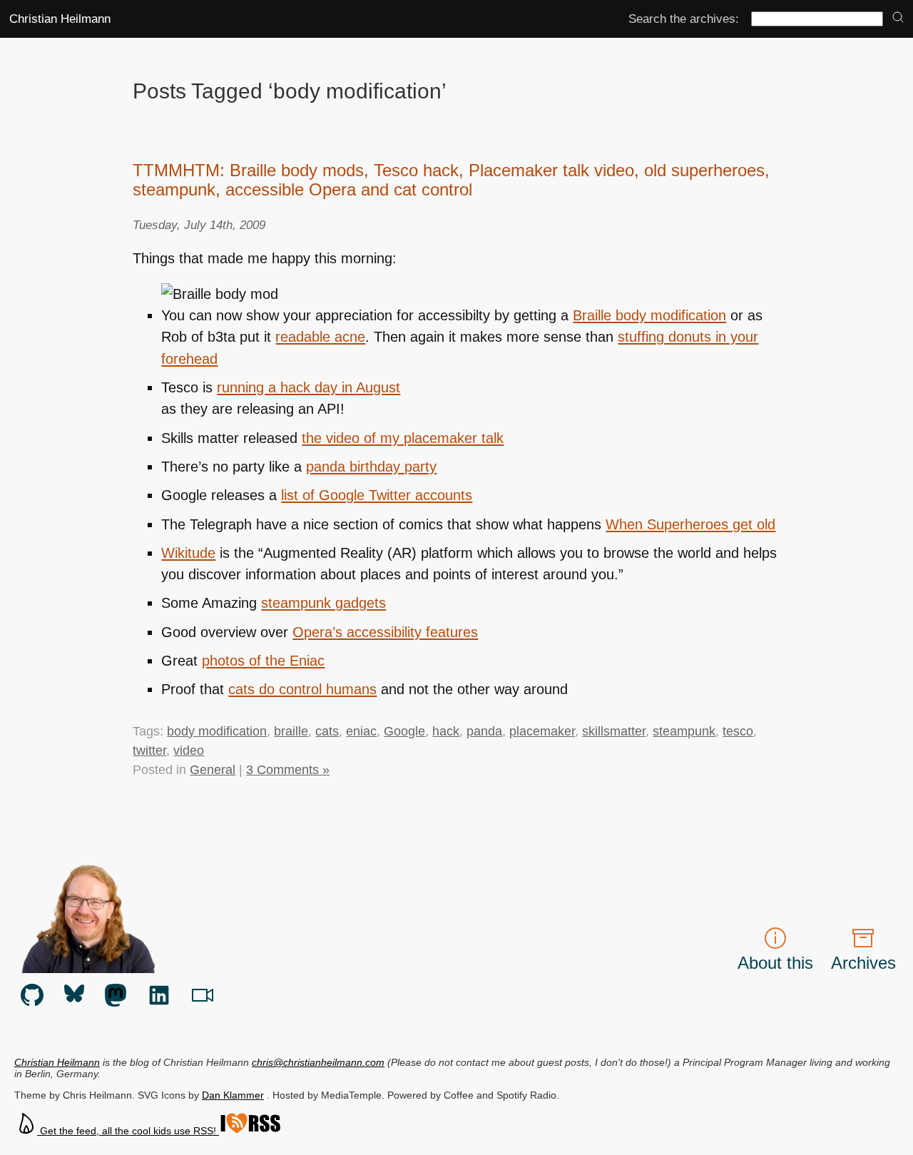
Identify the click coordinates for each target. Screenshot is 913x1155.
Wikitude (188, 553)
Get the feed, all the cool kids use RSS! (128, 1130)
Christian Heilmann (60, 18)
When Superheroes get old (690, 524)
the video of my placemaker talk (403, 438)
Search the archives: (683, 18)
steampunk (684, 731)
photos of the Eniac (263, 660)
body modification (217, 731)
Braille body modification (649, 315)
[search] (898, 18)
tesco (738, 731)
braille (291, 731)
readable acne (320, 337)
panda (484, 731)
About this (775, 962)
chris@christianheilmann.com (318, 1062)
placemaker (542, 731)
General (212, 770)
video (188, 750)
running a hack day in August (308, 387)
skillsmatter (614, 731)
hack (445, 731)
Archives (863, 962)
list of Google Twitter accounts (376, 495)
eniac (361, 731)
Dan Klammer (233, 1095)
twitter (149, 750)
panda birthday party (371, 466)
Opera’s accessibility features (385, 632)
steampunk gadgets (323, 603)
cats (327, 731)
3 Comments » (288, 770)
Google (404, 731)
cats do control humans (302, 689)
